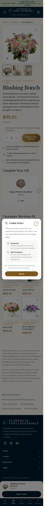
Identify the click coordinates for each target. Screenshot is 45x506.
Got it (21, 274)
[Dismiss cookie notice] (36, 223)
